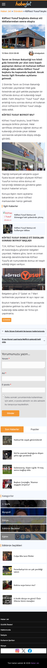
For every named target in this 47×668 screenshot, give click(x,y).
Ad (4, 373)
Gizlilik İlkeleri (7, 624)
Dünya (5, 520)
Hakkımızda (6, 630)
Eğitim (5, 536)
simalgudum (39, 53)
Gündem (18, 11)
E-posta (6, 384)
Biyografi (6, 512)
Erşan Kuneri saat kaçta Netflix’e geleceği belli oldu (21, 340)
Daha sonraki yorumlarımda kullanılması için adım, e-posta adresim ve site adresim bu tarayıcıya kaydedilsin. (25, 401)
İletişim (4, 635)
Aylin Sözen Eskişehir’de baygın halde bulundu (25, 331)
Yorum (6, 358)
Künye (3, 646)
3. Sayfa (6, 504)
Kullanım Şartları (8, 640)
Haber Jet (6, 11)
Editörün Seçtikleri (11, 528)
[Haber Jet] (23, 4)
